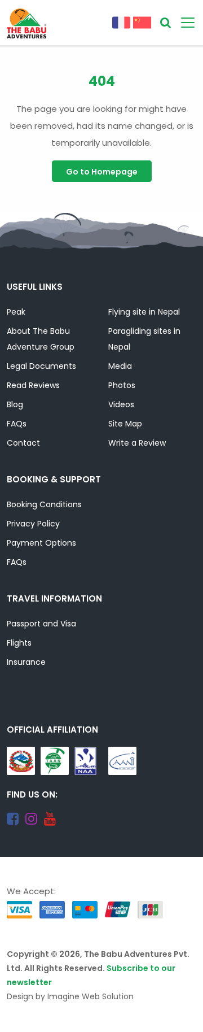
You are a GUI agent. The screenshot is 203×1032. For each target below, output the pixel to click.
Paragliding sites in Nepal (144, 338)
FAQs (17, 423)
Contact (23, 442)
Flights (19, 642)
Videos (121, 404)
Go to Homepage (102, 171)
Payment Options (41, 542)
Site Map (125, 423)
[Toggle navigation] (187, 22)
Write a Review (137, 442)
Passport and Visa (41, 623)
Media (120, 366)
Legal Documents (41, 366)
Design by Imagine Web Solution (70, 996)
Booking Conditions (44, 504)
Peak (16, 311)
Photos (121, 385)
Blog (15, 404)
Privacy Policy (33, 523)
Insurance (26, 662)
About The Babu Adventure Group (40, 338)
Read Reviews (33, 385)
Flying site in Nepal (144, 311)
